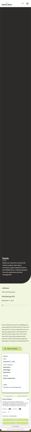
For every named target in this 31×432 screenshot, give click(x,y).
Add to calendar (12, 349)
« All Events (5, 288)
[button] (23, 3)
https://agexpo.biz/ (9, 378)
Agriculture (6, 367)
